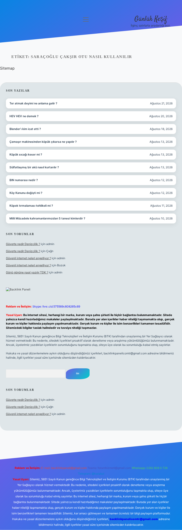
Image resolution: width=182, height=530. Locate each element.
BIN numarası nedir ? (23, 180)
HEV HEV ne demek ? (24, 116)
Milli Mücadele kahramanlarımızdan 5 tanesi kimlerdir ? (47, 218)
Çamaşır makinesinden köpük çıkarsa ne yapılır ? (43, 141)
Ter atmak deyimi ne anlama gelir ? (33, 103)
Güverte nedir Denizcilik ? (23, 244)
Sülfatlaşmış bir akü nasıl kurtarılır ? (34, 167)
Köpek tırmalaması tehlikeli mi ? (31, 205)
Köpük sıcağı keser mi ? (25, 154)
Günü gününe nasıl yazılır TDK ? (27, 272)
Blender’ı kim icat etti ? (25, 129)
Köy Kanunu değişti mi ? (25, 193)
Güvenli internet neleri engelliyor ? (28, 258)
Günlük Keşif (150, 19)
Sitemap (7, 68)
